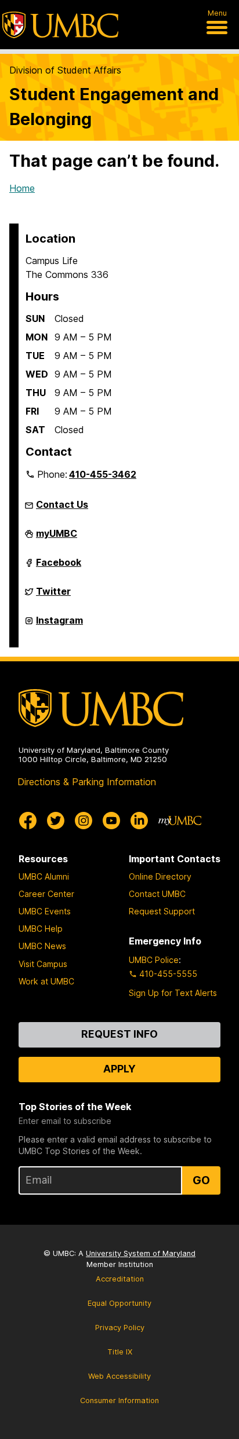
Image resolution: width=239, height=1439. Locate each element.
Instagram (59, 624)
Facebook (58, 566)
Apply (119, 1069)
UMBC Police (154, 960)
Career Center (46, 894)
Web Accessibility (119, 1376)
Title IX (119, 1352)
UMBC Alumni (44, 876)
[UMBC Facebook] (28, 820)
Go (201, 1180)
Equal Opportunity (119, 1303)
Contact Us (62, 504)
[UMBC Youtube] (111, 820)
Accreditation (120, 1279)
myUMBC (56, 538)
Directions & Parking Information (86, 782)
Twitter (53, 595)
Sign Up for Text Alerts (173, 993)
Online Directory (160, 876)
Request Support (162, 911)
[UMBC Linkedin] (139, 820)
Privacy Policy (119, 1327)
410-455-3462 (102, 474)
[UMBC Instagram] (83, 820)
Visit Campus (43, 964)
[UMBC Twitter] (55, 820)
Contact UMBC (157, 894)
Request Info (119, 1034)
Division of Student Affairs (65, 70)
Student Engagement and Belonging (114, 106)
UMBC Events (45, 911)
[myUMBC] (179, 820)
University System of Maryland (140, 1253)
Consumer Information (119, 1400)
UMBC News (42, 946)
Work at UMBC (46, 981)
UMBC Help (41, 928)
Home (22, 188)
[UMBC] (60, 24)
